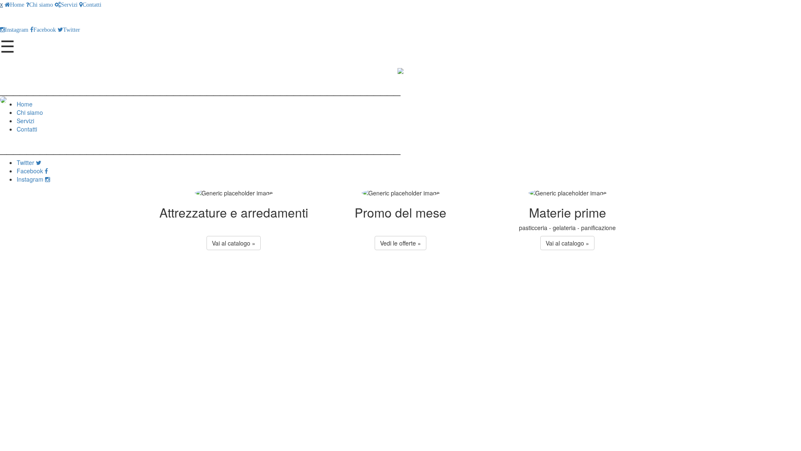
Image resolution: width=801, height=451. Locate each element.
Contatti (92, 5)
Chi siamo (41, 5)
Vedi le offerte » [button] (400, 243)
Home (17, 5)
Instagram (16, 30)
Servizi (69, 5)
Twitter (71, 30)
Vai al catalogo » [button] (233, 243)
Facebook (44, 30)
